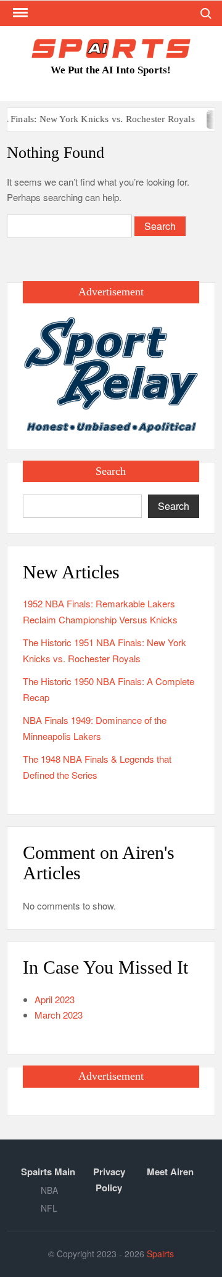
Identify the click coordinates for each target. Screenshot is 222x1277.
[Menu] (19, 13)
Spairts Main (48, 1171)
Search (173, 506)
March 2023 (59, 1014)
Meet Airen (170, 1171)
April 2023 (55, 999)
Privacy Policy (109, 1179)
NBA (49, 1190)
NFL (49, 1208)
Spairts (160, 1253)
